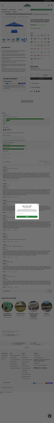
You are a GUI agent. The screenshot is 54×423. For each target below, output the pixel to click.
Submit (27, 216)
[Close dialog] (37, 204)
